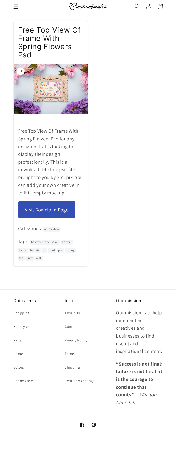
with (39, 258)
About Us (72, 313)
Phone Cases (24, 380)
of (44, 250)
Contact (71, 326)
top (21, 258)
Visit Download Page (47, 210)
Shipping (72, 367)
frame (23, 250)
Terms (70, 353)
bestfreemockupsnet (45, 242)
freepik (35, 250)
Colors (18, 367)
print (52, 250)
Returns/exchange (80, 380)
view (30, 258)
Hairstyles (21, 326)
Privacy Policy (76, 340)
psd (60, 250)
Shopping (21, 313)
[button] (16, 6)
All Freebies (52, 229)
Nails (17, 340)
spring (70, 250)
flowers (67, 242)
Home (18, 353)
